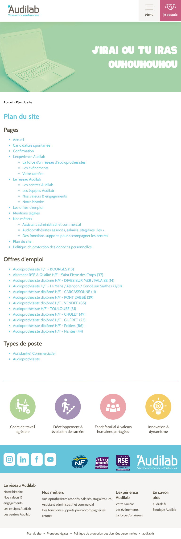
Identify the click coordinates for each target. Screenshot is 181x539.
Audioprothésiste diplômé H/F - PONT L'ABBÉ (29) (53, 297)
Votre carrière (32, 173)
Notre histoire (33, 202)
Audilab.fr (159, 504)
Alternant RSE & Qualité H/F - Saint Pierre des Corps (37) (58, 275)
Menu (149, 14)
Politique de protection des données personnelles (52, 247)
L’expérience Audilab (29, 156)
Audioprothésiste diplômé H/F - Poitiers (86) (48, 325)
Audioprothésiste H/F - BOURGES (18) (43, 269)
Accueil (8, 102)
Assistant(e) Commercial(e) (34, 353)
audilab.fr (148, 533)
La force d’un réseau (129, 515)
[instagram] (9, 459)
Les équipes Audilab (38, 190)
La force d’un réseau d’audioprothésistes (54, 162)
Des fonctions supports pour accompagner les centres (65, 235)
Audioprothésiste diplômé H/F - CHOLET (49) (49, 314)
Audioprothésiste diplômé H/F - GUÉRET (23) (49, 320)
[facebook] (37, 459)
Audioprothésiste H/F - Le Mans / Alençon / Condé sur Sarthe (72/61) (67, 286)
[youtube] (50, 459)
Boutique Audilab (164, 509)
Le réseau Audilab (27, 179)
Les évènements (35, 168)
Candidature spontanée (31, 145)
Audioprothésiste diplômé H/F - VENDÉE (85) (49, 303)
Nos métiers (22, 219)
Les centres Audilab (37, 185)
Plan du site (22, 241)
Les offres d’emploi (28, 207)
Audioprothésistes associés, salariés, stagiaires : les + (63, 230)
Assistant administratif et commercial (51, 224)
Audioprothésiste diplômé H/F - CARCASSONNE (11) (54, 292)
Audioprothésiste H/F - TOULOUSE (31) (44, 308)
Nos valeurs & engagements (44, 196)
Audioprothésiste (26, 359)
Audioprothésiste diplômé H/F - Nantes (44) (48, 331)
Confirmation (23, 151)
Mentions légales (26, 213)
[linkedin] (23, 459)
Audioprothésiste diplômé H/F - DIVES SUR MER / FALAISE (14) (63, 280)
